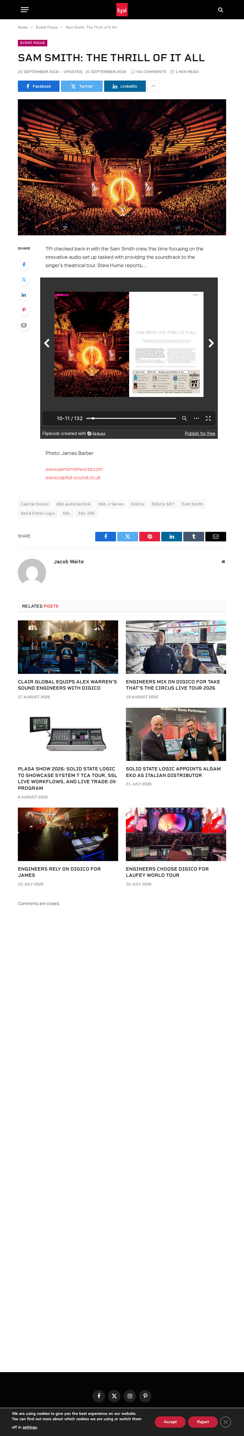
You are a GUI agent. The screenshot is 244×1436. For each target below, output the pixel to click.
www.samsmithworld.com (74, 469)
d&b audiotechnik (73, 504)
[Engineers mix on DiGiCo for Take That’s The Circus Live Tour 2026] (176, 647)
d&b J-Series (110, 504)
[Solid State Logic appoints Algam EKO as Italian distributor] (176, 734)
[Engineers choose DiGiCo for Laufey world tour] (176, 834)
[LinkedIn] (24, 295)
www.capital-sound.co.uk (73, 477)
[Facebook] (24, 264)
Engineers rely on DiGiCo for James (59, 872)
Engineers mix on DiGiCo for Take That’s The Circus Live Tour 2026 (173, 685)
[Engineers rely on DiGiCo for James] (68, 834)
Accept (170, 1422)
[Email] (24, 325)
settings (30, 1427)
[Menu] (25, 9)
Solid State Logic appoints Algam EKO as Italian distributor (173, 772)
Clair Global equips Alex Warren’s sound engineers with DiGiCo (67, 685)
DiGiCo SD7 (163, 504)
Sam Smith (192, 504)
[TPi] (122, 9)
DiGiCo (137, 504)
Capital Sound (35, 504)
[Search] (220, 9)
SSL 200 (86, 513)
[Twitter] (24, 280)
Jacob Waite (69, 562)
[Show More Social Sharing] (153, 86)
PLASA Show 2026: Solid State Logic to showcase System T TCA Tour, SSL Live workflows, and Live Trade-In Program (67, 778)
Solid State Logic (38, 513)
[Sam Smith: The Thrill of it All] (122, 167)
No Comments (151, 72)
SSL (67, 513)
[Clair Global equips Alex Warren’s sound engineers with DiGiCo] (68, 647)
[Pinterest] (24, 310)
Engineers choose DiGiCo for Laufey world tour (167, 872)
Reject (203, 1422)
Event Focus (32, 43)
